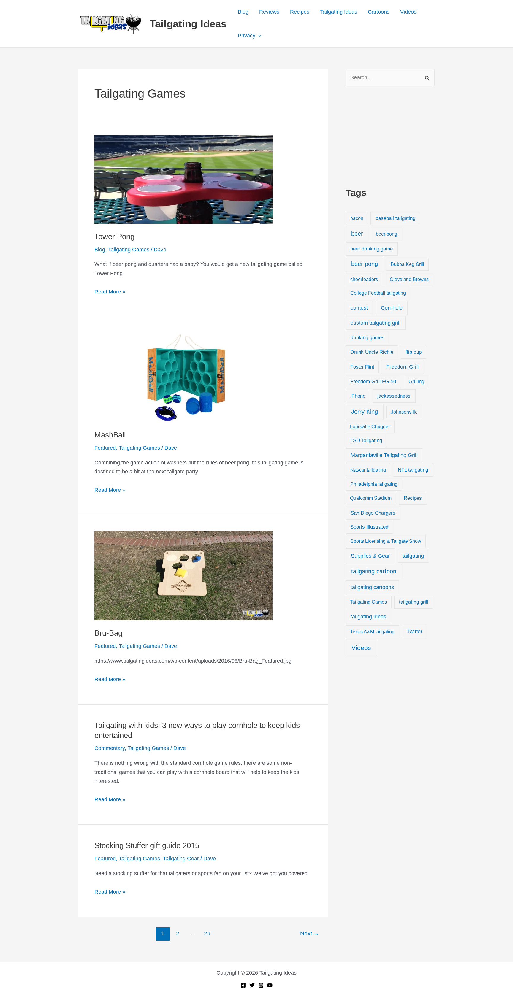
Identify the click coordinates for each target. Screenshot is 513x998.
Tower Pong (114, 236)
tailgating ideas (368, 617)
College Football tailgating (378, 293)
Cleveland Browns (409, 279)
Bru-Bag (108, 633)
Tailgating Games (128, 250)
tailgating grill (413, 602)
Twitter (414, 631)
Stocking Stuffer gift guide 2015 (146, 845)
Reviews (269, 12)
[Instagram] (261, 985)
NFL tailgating (413, 470)
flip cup (414, 352)
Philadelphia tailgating (374, 484)
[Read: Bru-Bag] (183, 575)
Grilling (416, 381)
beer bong (386, 234)
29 (207, 933)
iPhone (357, 396)
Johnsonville (404, 412)
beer (357, 233)
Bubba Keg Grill (407, 264)
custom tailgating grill (375, 323)
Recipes (299, 12)
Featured (105, 448)
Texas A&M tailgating (372, 631)
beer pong (364, 264)
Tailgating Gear (181, 858)
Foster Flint (362, 366)
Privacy (246, 36)
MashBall (110, 434)
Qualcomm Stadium (371, 498)
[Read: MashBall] (183, 377)
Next (309, 933)
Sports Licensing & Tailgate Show (385, 541)
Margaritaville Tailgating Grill (384, 455)
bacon (356, 218)
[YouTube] (270, 985)
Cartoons (379, 12)
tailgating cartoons (372, 587)
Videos (408, 12)
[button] (258, 35)
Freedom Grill (402, 367)
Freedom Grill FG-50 (373, 381)
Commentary (109, 748)
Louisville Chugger (370, 426)
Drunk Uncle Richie (371, 352)
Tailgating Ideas (188, 23)
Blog (243, 12)
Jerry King (364, 411)
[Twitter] (252, 985)
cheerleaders (364, 279)
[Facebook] (243, 985)
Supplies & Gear (370, 556)
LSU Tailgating (366, 440)
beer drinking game (371, 249)
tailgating (413, 556)
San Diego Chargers (373, 513)
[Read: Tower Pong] (183, 179)
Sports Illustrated (369, 527)
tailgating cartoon (373, 571)
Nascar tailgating (368, 469)
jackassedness (394, 396)
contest (359, 308)
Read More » (109, 292)
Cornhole (392, 307)
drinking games (367, 337)
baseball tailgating (395, 218)
